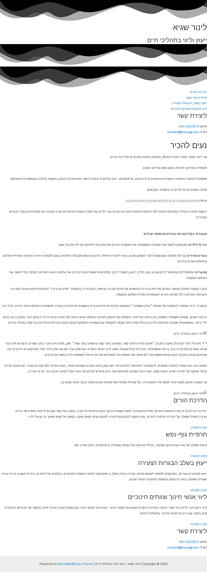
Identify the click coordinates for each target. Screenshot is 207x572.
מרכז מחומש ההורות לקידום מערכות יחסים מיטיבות (161, 200)
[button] (198, 92)
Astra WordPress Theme (74, 564)
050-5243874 (189, 126)
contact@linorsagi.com (183, 132)
